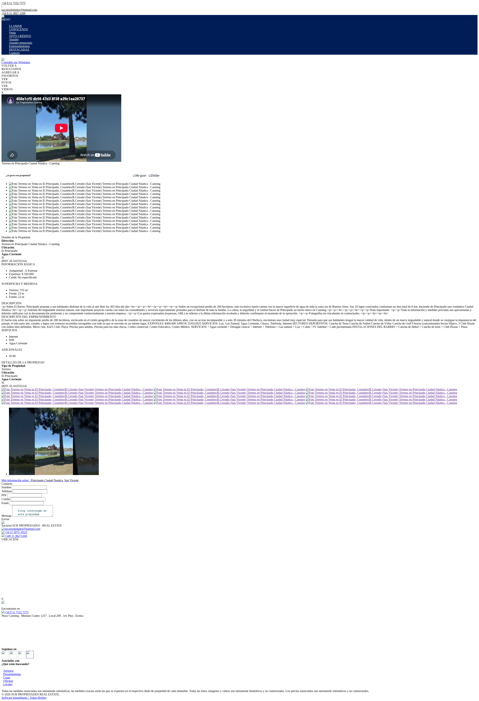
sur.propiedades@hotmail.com (19, 9)
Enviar (5, 519)
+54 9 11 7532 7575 (16, 612)
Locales (7, 684)
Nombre (6, 487)
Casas (6, 677)
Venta (12, 32)
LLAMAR (15, 26)
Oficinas (8, 680)
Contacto (14, 52)
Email (4, 503)
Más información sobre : (40, 480)
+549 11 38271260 (15, 536)
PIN (3, 495)
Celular (5, 499)
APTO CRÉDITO (20, 36)
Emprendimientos (19, 46)
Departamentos (12, 674)
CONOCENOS (18, 29)
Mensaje (6, 515)
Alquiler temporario (20, 42)
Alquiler (14, 39)
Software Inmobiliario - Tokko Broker (23, 697)
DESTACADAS (19, 49)
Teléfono (6, 491)
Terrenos (8, 670)
